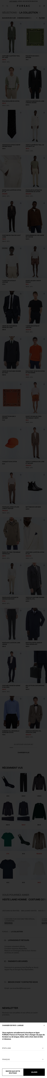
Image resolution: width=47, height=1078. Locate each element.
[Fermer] (44, 1025)
